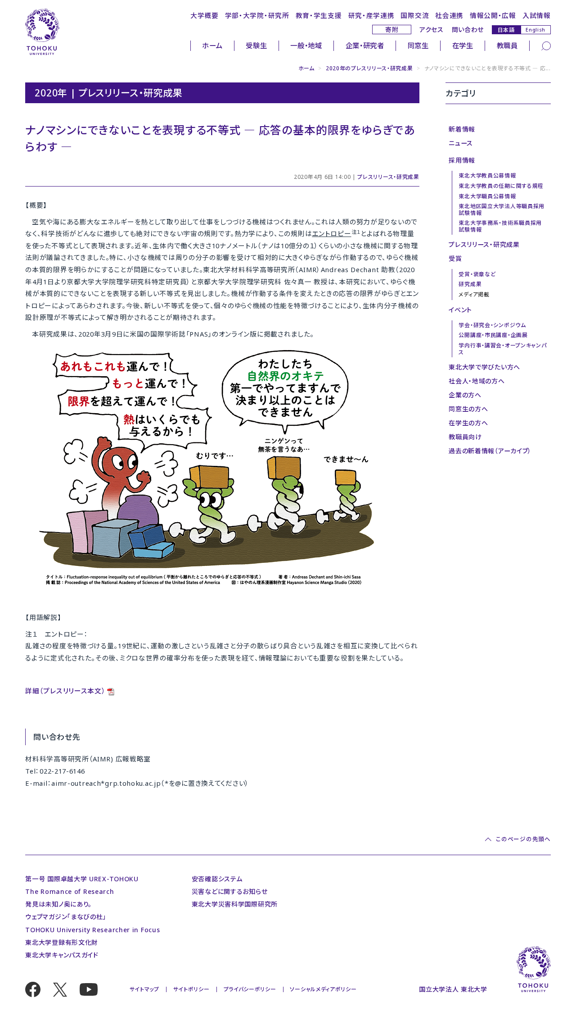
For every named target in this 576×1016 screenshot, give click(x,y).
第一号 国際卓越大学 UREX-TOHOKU (82, 879)
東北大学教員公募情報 (487, 175)
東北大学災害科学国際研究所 (235, 904)
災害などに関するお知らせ (229, 891)
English (535, 30)
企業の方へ (465, 395)
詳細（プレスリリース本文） (65, 690)
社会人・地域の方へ (476, 381)
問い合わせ (468, 29)
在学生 (462, 45)
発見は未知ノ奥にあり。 (58, 904)
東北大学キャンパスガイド (61, 955)
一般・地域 (306, 45)
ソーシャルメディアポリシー (323, 989)
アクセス (431, 29)
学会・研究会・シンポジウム (492, 325)
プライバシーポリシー (250, 989)
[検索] (546, 45)
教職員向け (465, 437)
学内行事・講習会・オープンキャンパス (502, 348)
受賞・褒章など (477, 274)
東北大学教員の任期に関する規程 (501, 186)
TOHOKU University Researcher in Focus (92, 929)
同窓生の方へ (468, 409)
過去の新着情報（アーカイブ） (490, 450)
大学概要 (204, 15)
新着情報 (462, 129)
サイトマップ (144, 989)
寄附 (391, 29)
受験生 (256, 45)
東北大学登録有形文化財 (61, 942)
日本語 (506, 29)
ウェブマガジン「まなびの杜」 (65, 916)
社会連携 (449, 15)
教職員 (507, 45)
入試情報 (536, 15)
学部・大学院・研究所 (257, 15)
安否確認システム (217, 879)
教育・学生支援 (319, 15)
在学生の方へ (468, 423)
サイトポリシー (191, 989)
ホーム (212, 45)
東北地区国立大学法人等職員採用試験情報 (501, 209)
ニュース (461, 143)
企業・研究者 (365, 45)
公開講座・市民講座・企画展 (493, 335)
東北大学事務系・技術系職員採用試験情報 (500, 226)
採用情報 (462, 160)
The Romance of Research (69, 891)
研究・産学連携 (371, 15)
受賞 (455, 258)
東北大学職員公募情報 (487, 196)
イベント (460, 309)
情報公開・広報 (493, 15)
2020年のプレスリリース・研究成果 (369, 68)
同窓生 (418, 45)
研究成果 (470, 284)
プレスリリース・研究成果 (388, 177)
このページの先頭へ (523, 839)
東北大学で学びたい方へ (484, 367)
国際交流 (414, 15)
